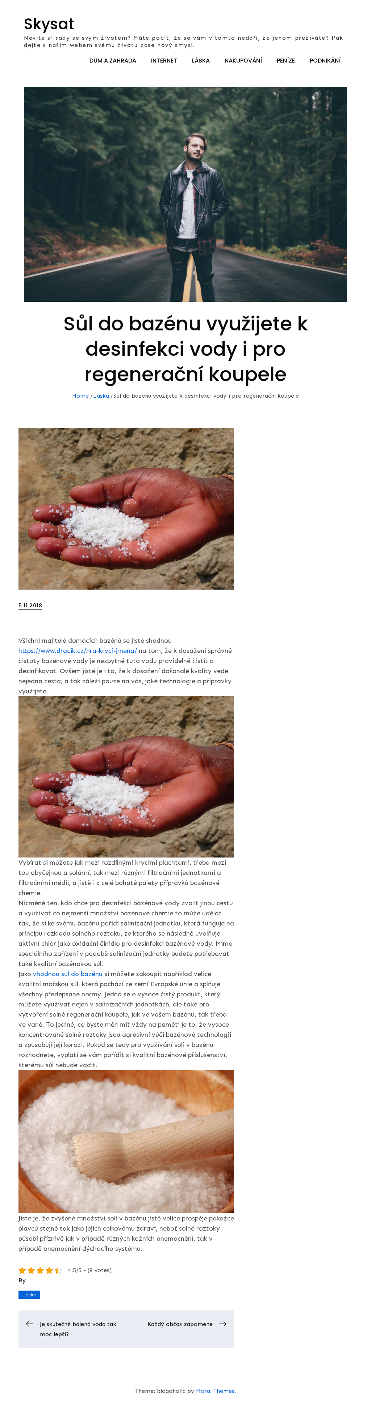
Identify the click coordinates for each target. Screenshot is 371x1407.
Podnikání (325, 60)
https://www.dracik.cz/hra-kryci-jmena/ (77, 651)
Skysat (49, 24)
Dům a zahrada (112, 60)
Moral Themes (215, 1390)
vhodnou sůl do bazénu (68, 974)
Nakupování (243, 60)
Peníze (286, 60)
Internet (164, 60)
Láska (201, 60)
